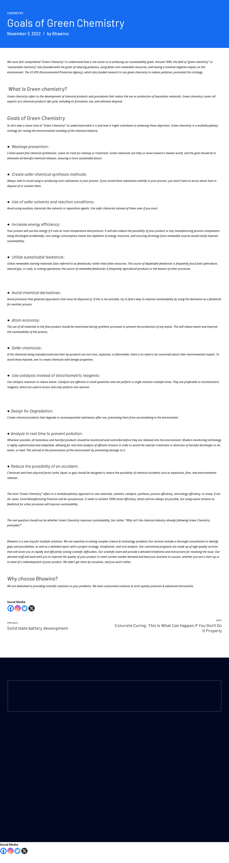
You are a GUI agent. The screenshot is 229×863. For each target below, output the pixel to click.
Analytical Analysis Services (78, 762)
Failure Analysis (71, 738)
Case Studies (125, 785)
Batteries (123, 814)
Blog (176, 757)
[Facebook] (11, 608)
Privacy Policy (181, 738)
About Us (123, 747)
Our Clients (124, 805)
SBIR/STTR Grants (73, 796)
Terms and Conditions (187, 747)
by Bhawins (58, 33)
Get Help (179, 766)
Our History (125, 795)
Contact (123, 757)
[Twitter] (24, 608)
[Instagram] (17, 608)
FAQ (120, 776)
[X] (31, 608)
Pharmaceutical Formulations (80, 772)
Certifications (126, 766)
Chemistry (15, 13)
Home (121, 738)
